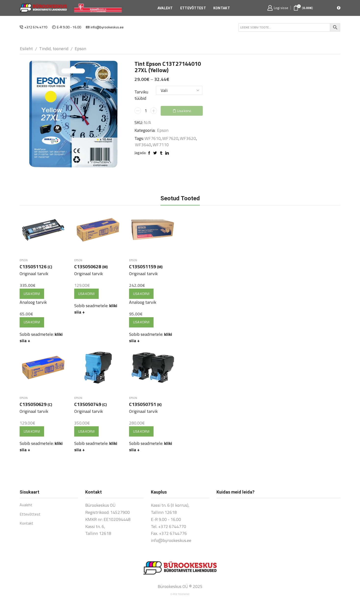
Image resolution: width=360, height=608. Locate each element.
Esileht (26, 48)
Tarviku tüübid (141, 95)
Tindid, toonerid (53, 48)
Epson (80, 48)
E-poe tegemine (180, 594)
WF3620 (188, 138)
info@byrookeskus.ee (171, 540)
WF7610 (152, 138)
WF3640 (143, 145)
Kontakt (221, 8)
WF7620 (170, 138)
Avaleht (165, 8)
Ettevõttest (193, 8)
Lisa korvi (184, 110)
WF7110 (161, 145)
